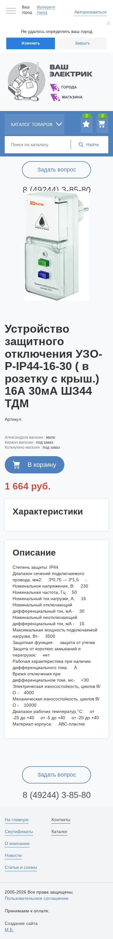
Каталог (59, 831)
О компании (17, 843)
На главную (17, 819)
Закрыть (82, 43)
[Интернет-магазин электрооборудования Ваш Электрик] (56, 73)
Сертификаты (19, 831)
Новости (13, 855)
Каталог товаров (32, 124)
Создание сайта (21, 926)
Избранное (87, 117)
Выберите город (46, 10)
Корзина (102, 117)
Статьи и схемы (21, 867)
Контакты (60, 819)
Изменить (31, 43)
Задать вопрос (56, 169)
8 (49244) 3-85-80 (57, 190)
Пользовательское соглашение (36, 898)
